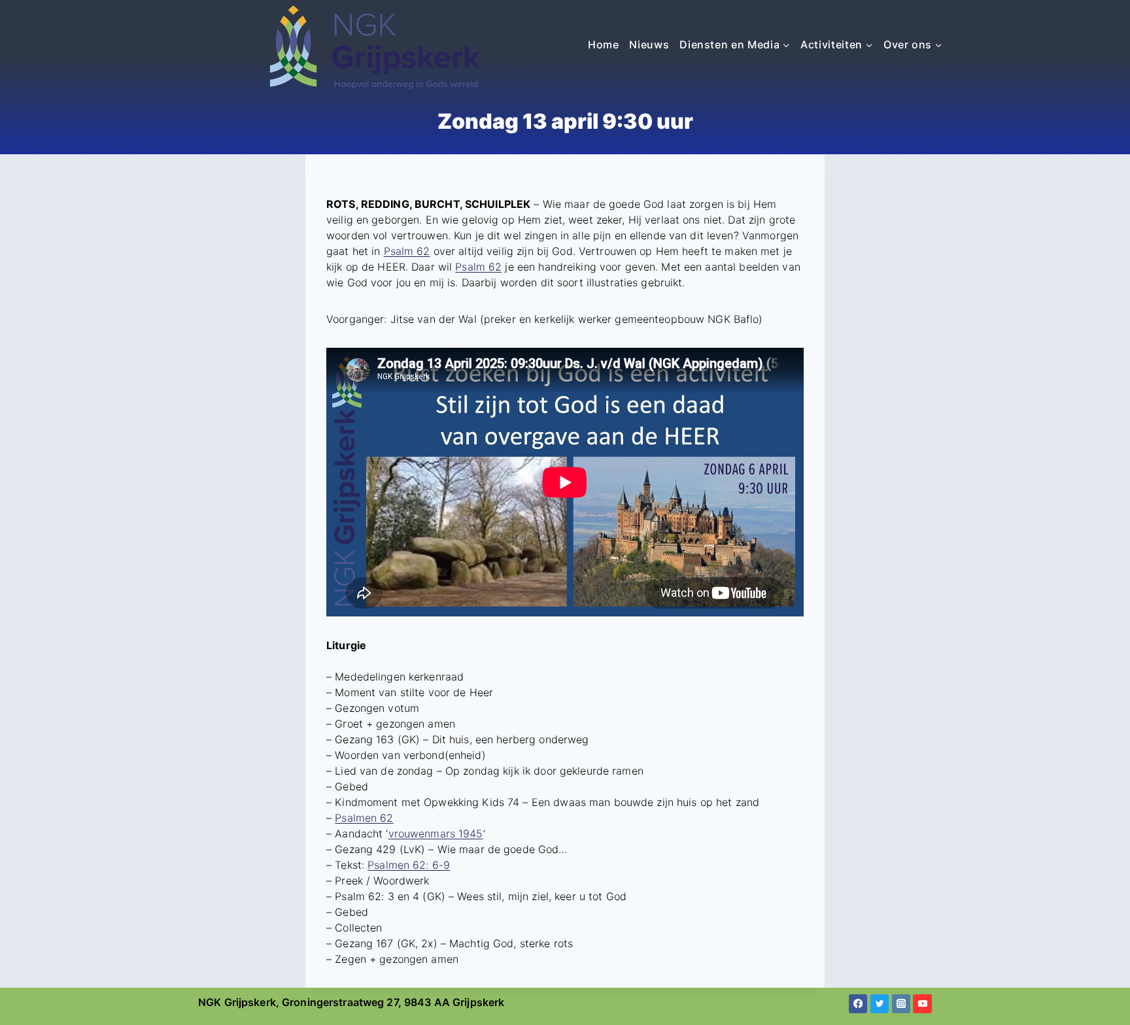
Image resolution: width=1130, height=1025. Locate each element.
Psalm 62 (407, 251)
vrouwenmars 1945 (435, 833)
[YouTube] (922, 1003)
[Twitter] (879, 1003)
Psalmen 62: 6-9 (409, 864)
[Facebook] (858, 1003)
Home (603, 44)
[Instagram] (901, 1003)
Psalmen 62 (364, 817)
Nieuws (649, 44)
